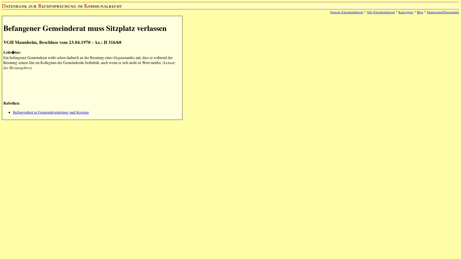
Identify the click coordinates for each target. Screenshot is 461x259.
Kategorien (405, 12)
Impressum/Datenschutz (443, 12)
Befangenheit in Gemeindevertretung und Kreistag (51, 112)
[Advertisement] (90, 84)
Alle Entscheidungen (381, 12)
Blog (420, 12)
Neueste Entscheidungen (346, 12)
